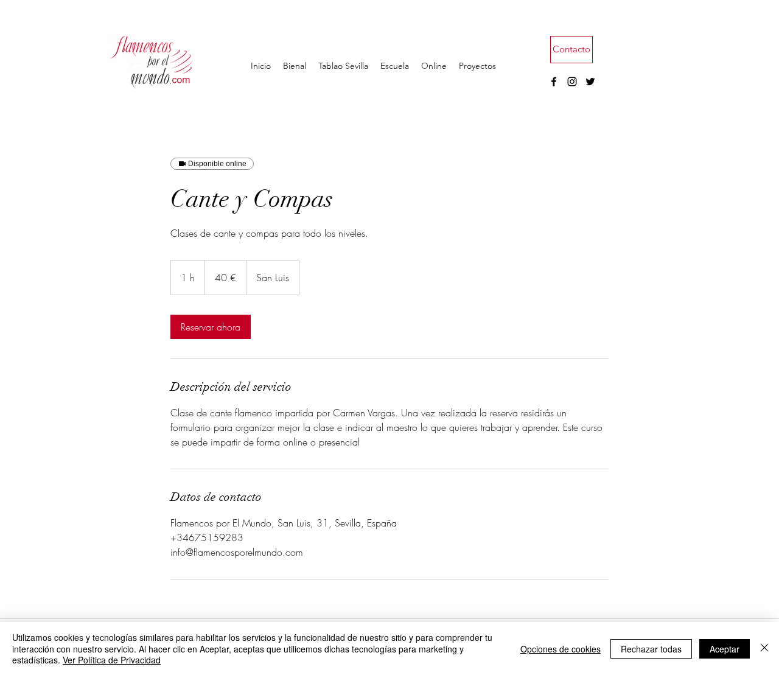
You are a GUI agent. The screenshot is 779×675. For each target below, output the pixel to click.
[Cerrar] (764, 648)
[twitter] (590, 81)
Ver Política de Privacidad (112, 660)
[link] (210, 327)
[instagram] (572, 81)
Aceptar (724, 649)
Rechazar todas (651, 649)
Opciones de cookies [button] (560, 649)
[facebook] (554, 81)
